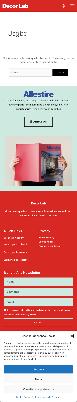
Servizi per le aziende (15, 252)
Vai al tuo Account (14, 237)
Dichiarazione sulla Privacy (45, 397)
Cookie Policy (23, 397)
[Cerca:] (30, 72)
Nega (38, 379)
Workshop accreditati (16, 259)
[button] (71, 336)
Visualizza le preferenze (38, 389)
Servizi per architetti (15, 244)
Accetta (38, 369)
